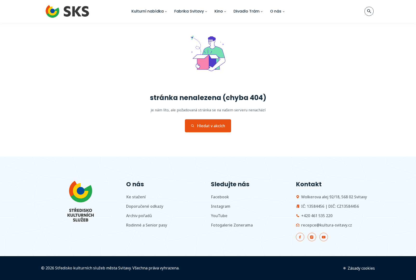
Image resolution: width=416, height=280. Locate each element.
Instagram (220, 206)
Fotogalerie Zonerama (232, 225)
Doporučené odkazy (144, 206)
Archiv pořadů (139, 215)
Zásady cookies (361, 268)
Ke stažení (136, 197)
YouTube (219, 215)
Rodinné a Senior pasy (146, 225)
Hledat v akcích (211, 125)
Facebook (220, 197)
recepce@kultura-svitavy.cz (326, 225)
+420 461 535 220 (316, 215)
